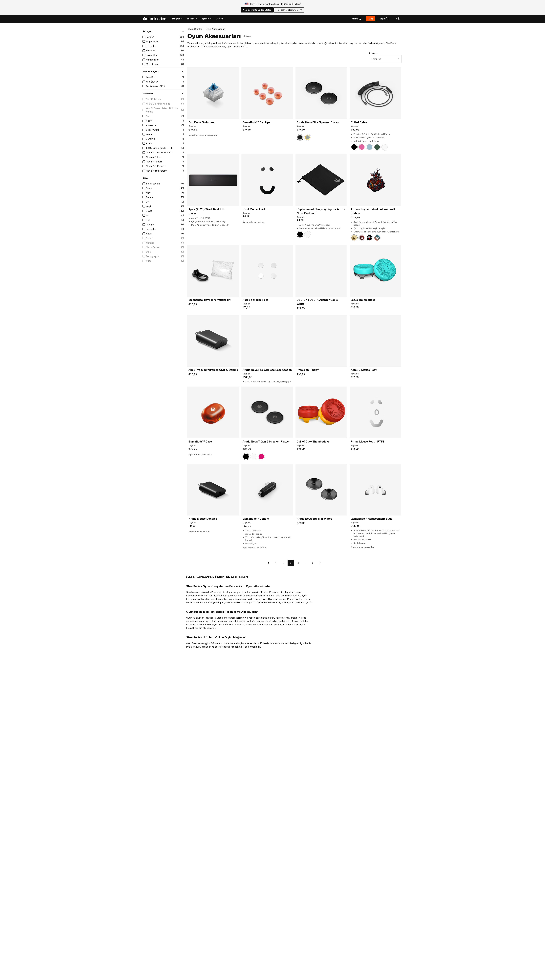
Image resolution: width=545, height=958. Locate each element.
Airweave (151, 125)
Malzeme (147, 93)
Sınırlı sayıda (153, 183)
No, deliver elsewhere (287, 10)
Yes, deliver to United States (257, 10)
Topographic (153, 256)
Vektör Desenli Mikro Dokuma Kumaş (162, 110)
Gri (147, 201)
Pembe (149, 197)
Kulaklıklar (151, 55)
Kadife (149, 120)
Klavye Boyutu (150, 71)
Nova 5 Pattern (154, 157)
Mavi (148, 192)
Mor (148, 215)
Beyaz (149, 210)
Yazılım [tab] (190, 18)
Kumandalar (152, 59)
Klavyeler (151, 46)
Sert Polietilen (153, 99)
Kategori (147, 31)
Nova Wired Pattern (156, 170)
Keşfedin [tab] (205, 18)
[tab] (357, 19)
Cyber (149, 238)
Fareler (150, 37)
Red (148, 220)
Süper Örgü (152, 129)
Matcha (150, 242)
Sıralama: (373, 53)
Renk (145, 178)
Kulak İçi (150, 50)
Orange (150, 224)
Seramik (150, 138)
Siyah (149, 188)
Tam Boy (151, 77)
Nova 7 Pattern (154, 161)
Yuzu (148, 260)
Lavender (151, 229)
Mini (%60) (152, 81)
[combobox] (385, 59)
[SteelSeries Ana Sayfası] (155, 18)
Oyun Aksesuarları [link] (215, 29)
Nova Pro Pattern (155, 166)
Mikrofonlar (152, 64)
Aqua (149, 233)
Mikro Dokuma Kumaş (158, 103)
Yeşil (148, 206)
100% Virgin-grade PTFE (159, 148)
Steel (148, 251)
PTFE (149, 143)
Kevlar (149, 134)
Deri (148, 116)
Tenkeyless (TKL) (155, 86)
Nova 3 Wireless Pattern (159, 152)
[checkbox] (143, 37)
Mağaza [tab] (176, 18)
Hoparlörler (152, 41)
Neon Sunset (153, 247)
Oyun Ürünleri (195, 29)
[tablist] (192, 19)
